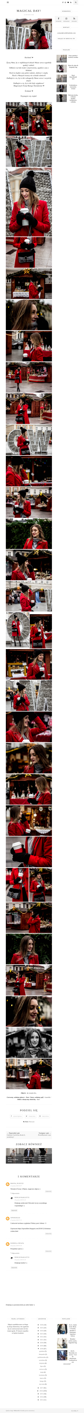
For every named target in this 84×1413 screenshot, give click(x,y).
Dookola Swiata (17, 1243)
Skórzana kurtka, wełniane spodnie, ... (43, 1158)
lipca (42, 1366)
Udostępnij (17, 1116)
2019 (42, 1346)
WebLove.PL (17, 1410)
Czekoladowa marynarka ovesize (28, 1159)
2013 (42, 1400)
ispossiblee (15, 1218)
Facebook (58, 21)
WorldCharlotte (22, 1197)
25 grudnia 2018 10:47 (16, 1185)
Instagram (66, 21)
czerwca (42, 1369)
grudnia (42, 1351)
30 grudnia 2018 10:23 (20, 1200)
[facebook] (62, 2)
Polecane (32, 1122)
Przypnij (45, 1116)
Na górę (74, 1411)
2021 (42, 1340)
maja (42, 1372)
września (42, 1360)
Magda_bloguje (17, 1183)
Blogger (74, 21)
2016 (41, 1391)
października (42, 1357)
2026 (42, 1325)
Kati (38, 1099)
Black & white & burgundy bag (73, 66)
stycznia (42, 1384)
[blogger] (70, 2)
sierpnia (42, 1363)
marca (42, 1378)
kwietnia (42, 1375)
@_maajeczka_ (32, 1093)
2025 (42, 1328)
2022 (42, 1337)
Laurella (47, 1097)
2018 (42, 1348)
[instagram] (65, 2)
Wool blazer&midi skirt (13, 1159)
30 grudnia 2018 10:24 (20, 1259)
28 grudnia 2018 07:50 (16, 1245)
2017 (42, 1388)
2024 (42, 1331)
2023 (42, 1334)
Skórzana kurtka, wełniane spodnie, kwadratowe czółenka (73, 98)
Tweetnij (32, 1116)
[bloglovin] (67, 2)
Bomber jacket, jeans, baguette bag (73, 1340)
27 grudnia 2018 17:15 (16, 1220)
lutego (42, 1381)
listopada (42, 1354)
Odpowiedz (48, 1191)
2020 (42, 1342)
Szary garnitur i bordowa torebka (73, 56)
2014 (42, 1397)
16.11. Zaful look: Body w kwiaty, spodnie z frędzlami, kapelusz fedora (73, 1330)
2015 (42, 1394)
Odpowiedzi (15, 1193)
